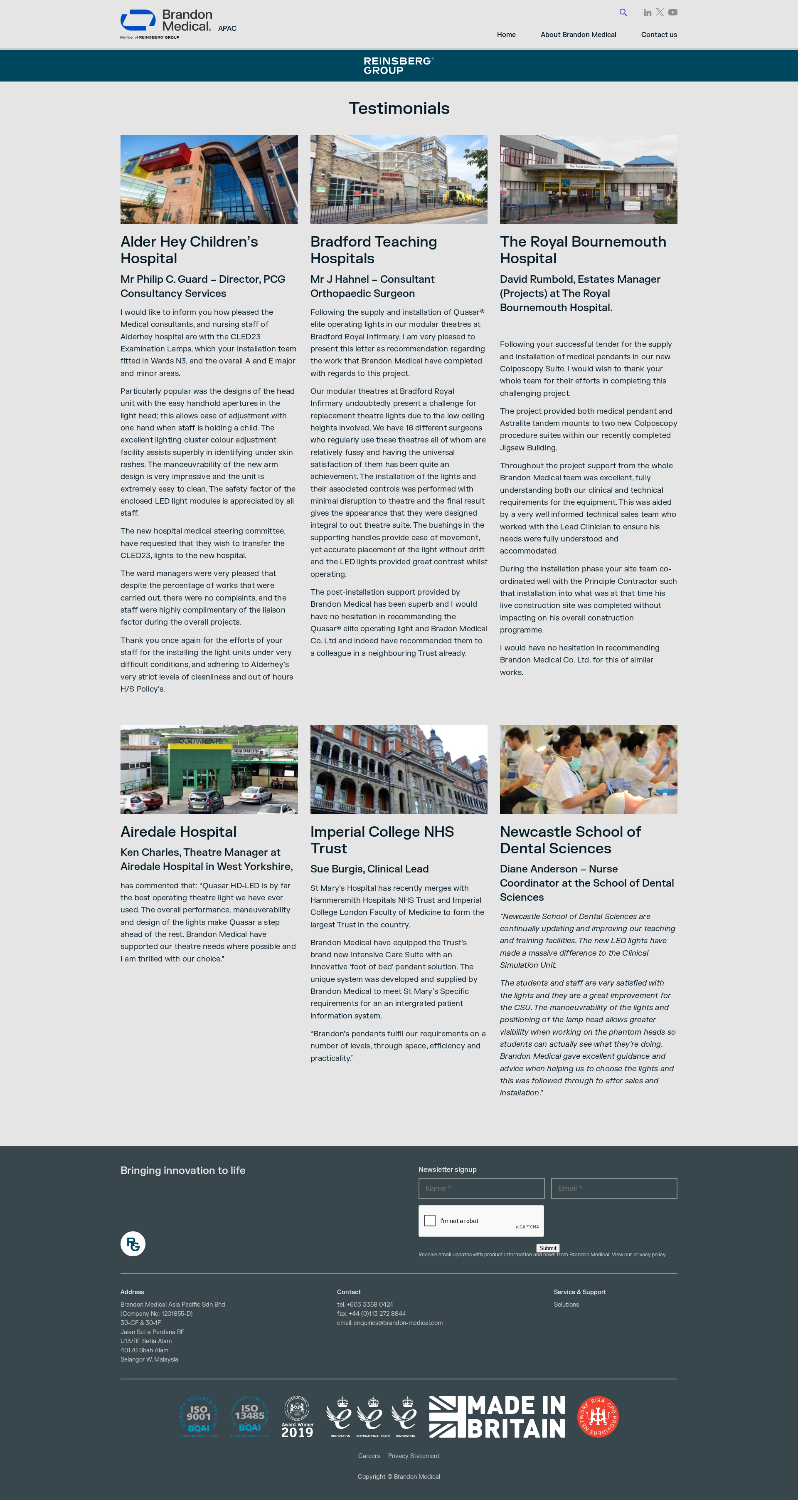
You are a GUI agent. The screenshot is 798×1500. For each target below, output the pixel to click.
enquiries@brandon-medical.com (398, 1323)
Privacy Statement (414, 1456)
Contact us (659, 35)
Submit (548, 1248)
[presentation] (482, 1221)
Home (506, 35)
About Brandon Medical (578, 35)
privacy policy (649, 1254)
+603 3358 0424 (370, 1304)
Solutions (566, 1304)
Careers (369, 1456)
